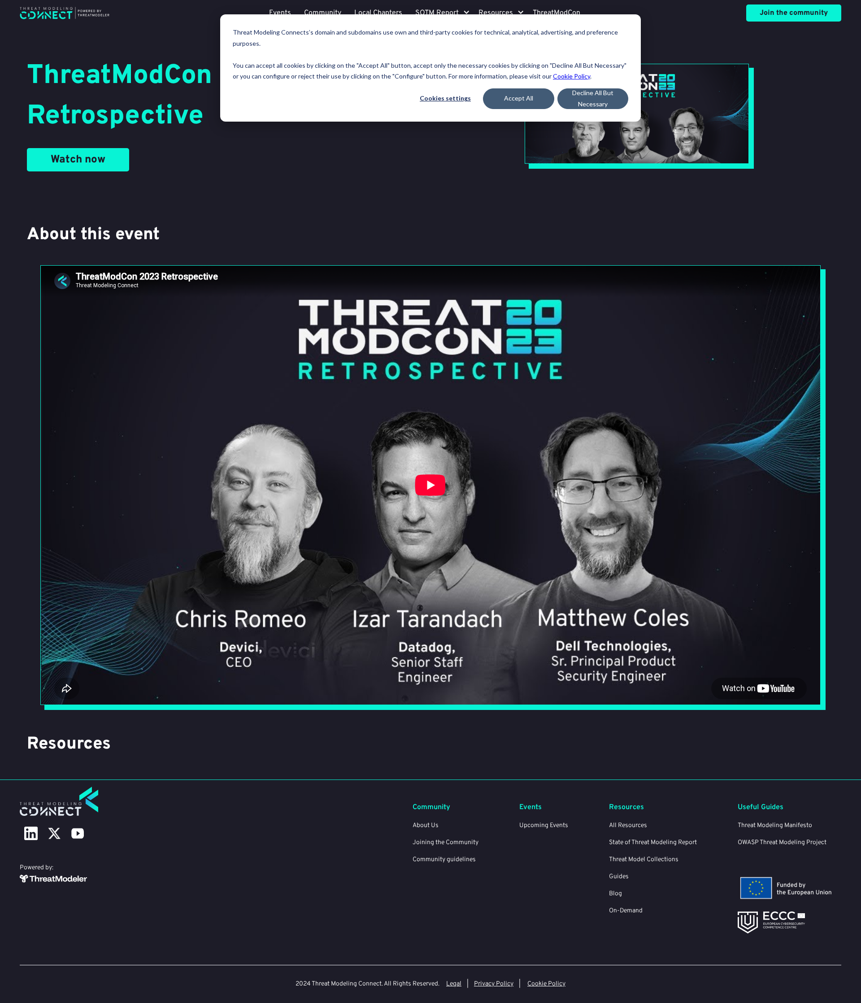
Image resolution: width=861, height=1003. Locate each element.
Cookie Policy (571, 76)
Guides (619, 876)
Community (322, 13)
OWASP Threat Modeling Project (782, 842)
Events (280, 13)
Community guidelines (444, 859)
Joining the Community (445, 842)
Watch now (78, 159)
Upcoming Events (543, 825)
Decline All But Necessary (592, 98)
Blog (615, 894)
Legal (453, 984)
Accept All (518, 98)
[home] (64, 13)
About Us (426, 825)
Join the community (794, 13)
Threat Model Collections (643, 859)
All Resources (628, 825)
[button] (437, 13)
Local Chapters (378, 13)
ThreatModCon (556, 13)
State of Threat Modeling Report (653, 842)
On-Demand (626, 911)
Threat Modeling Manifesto (775, 825)
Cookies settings (445, 98)
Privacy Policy (493, 984)
